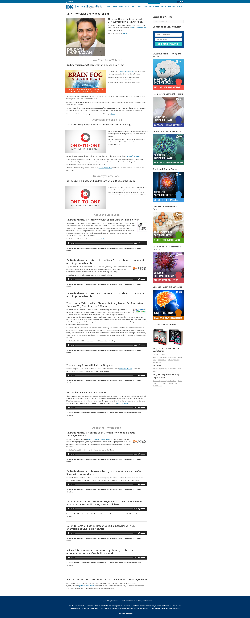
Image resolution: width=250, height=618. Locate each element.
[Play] (69, 243)
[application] (106, 243)
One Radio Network (125, 369)
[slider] (143, 243)
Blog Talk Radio (122, 403)
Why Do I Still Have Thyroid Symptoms (100, 439)
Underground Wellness (126, 71)
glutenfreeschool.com (86, 586)
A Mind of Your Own (132, 156)
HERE (125, 33)
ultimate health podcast (138, 28)
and (83, 608)
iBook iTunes (157, 362)
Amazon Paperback (159, 357)
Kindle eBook (171, 357)
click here (113, 504)
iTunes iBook (157, 386)
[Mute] (139, 243)
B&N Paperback (173, 360)
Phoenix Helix (100, 239)
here (113, 114)
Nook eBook (162, 360)
